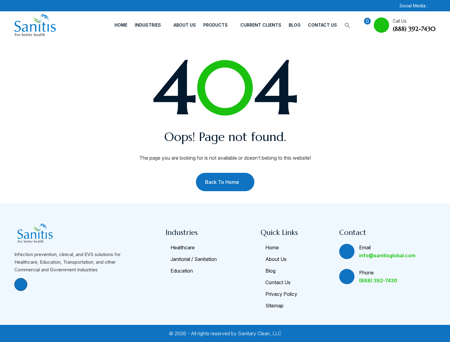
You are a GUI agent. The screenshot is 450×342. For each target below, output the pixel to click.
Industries (148, 25)
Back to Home (222, 182)
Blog (295, 25)
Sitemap (274, 306)
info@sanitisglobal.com (387, 255)
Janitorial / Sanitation (194, 259)
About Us (185, 25)
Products (215, 25)
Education (182, 271)
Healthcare (183, 247)
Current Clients (260, 25)
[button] (347, 25)
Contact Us (322, 25)
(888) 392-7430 (414, 29)
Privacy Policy (281, 294)
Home (120, 25)
